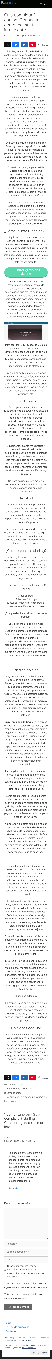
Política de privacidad (18, 1327)
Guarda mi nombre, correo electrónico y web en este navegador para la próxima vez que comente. (26, 1271)
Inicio (8, 1323)
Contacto (11, 1331)
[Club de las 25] (9, 4)
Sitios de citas (15, 1084)
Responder (13, 1188)
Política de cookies (29, 1348)
